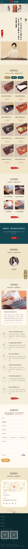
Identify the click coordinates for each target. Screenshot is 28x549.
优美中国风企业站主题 (10, 546)
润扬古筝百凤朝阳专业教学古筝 (9, 96)
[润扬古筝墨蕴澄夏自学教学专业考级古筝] (20, 87)
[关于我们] (2, 34)
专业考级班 (8, 211)
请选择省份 (4, 437)
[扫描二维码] (6, 503)
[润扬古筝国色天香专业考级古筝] (20, 108)
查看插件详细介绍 (18, 414)
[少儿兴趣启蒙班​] (19, 204)
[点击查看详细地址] (14, 487)
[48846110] (4, 503)
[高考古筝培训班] (19, 190)
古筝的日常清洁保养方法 (10, 312)
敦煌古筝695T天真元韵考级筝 (9, 138)
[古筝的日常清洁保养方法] (14, 300)
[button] (9, 273)
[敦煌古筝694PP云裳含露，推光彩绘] (20, 129)
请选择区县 (22, 437)
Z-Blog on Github (8, 544)
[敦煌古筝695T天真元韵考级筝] (7, 129)
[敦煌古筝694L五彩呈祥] (20, 150)
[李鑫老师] (14, 261)
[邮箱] (12, 503)
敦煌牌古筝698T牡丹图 (7, 159)
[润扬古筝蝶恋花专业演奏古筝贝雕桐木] (7, 108)
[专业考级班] (8, 204)
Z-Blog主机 (15, 544)
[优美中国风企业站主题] (14, 2)
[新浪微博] (9, 503)
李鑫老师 (14, 269)
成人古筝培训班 (8, 196)
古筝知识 (7, 322)
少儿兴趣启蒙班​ (19, 211)
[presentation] (2, 264)
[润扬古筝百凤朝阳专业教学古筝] (7, 87)
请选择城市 (13, 437)
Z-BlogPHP (22, 546)
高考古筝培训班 (19, 196)
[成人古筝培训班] (8, 190)
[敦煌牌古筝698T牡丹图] (7, 150)
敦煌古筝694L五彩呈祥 (21, 159)
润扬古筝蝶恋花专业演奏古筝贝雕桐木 (11, 117)
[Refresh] (23, 455)
